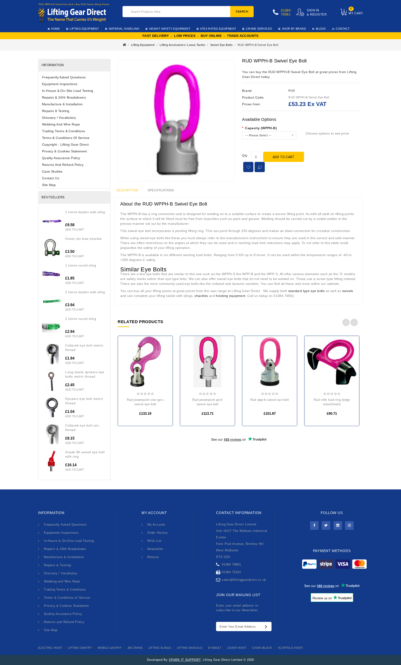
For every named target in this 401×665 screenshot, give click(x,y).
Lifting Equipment (84, 28)
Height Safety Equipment (169, 28)
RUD (291, 90)
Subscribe (267, 626)
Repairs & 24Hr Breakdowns (64, 97)
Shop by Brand (294, 28)
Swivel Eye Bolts (221, 45)
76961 (286, 14)
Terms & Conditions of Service (66, 138)
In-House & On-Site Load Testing (67, 91)
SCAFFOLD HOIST (290, 647)
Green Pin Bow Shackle (83, 239)
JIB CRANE (135, 647)
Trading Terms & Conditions (63, 131)
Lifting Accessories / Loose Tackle (182, 45)
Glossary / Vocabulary (59, 117)
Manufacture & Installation (62, 104)
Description (127, 190)
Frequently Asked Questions (64, 77)
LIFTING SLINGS (160, 647)
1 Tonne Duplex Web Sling (85, 212)
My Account (156, 524)
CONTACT (343, 28)
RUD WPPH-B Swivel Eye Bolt (258, 45)
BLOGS (321, 28)
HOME (55, 28)
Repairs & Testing (55, 111)
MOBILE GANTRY (110, 647)
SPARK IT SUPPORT (184, 660)
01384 (286, 10)
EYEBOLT (214, 647)
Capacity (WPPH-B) (261, 128)
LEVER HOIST (236, 647)
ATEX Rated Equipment (218, 28)
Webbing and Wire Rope (61, 124)
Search (242, 11)
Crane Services (259, 28)
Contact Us (50, 178)
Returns (153, 557)
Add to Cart (284, 157)
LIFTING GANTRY (80, 647)
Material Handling (124, 28)
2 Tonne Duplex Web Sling (85, 292)
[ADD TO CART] (125, 364)
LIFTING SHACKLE (190, 647)
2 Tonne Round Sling (80, 319)
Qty (244, 155)
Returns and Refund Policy (63, 165)
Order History (157, 532)
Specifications (161, 190)
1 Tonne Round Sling (80, 265)
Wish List (154, 541)
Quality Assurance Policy (61, 158)
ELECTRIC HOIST (50, 647)
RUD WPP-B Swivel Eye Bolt (269, 400)
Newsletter (155, 549)
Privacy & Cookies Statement (64, 151)
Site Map (49, 185)
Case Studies (52, 171)
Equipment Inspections (59, 84)
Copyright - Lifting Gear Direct (65, 144)
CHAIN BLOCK (262, 647)
